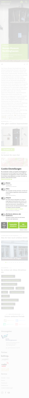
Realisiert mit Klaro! (23, 229)
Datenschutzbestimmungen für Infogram (14, 209)
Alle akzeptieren (23, 225)
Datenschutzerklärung (6, 179)
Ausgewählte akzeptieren (13, 225)
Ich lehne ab (4, 225)
